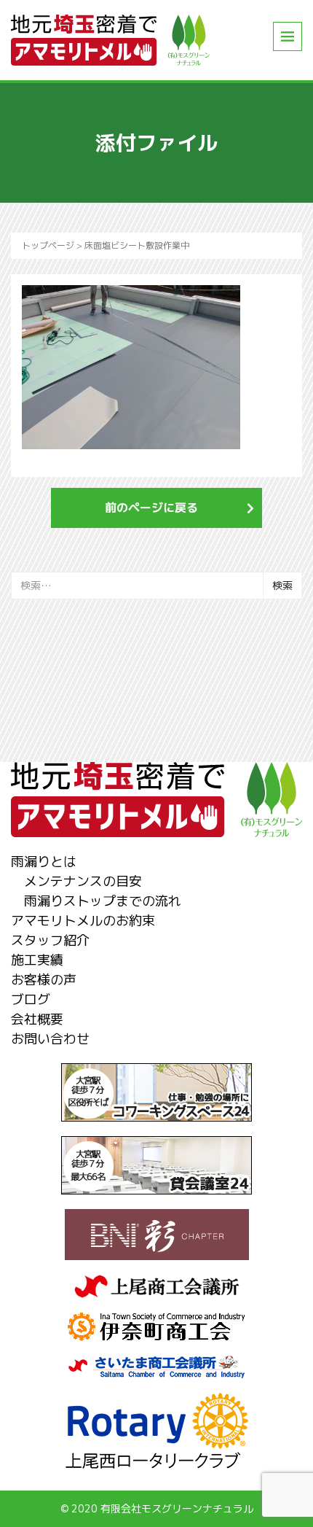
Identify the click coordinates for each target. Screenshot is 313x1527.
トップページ (48, 245)
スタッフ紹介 (50, 940)
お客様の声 (43, 980)
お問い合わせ (50, 1039)
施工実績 (37, 960)
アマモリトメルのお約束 (83, 921)
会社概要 (37, 1019)
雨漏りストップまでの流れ (102, 901)
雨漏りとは (43, 861)
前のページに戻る (151, 508)
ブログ (30, 999)
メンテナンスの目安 (83, 881)
